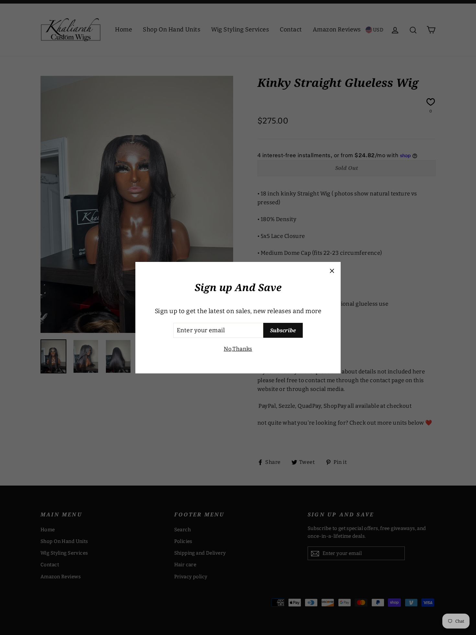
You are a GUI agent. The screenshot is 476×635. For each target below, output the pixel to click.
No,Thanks (238, 349)
